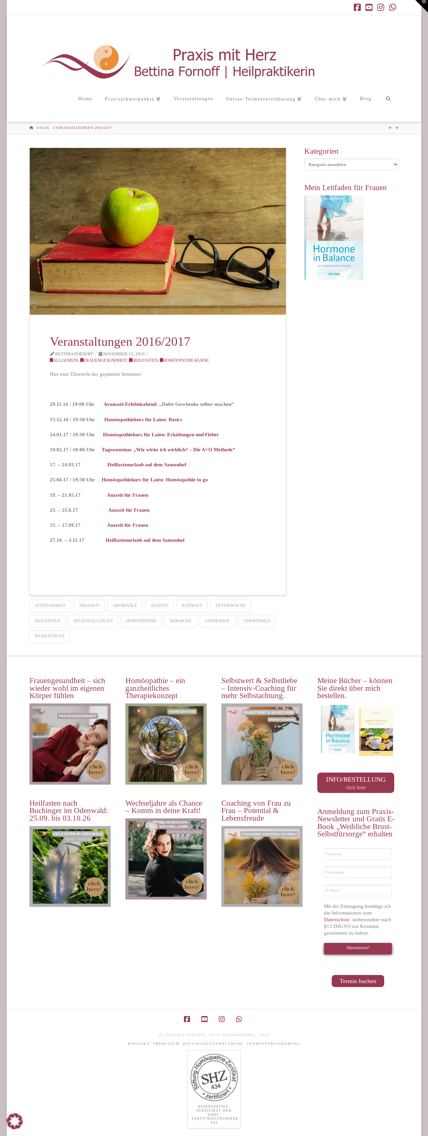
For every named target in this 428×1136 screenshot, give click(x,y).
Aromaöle (125, 605)
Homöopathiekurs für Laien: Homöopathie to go (155, 479)
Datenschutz (337, 919)
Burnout (192, 605)
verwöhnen (256, 620)
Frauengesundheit (105, 360)
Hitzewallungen (93, 620)
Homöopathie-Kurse (186, 360)
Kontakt (139, 1043)
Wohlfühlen (49, 635)
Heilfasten (145, 360)
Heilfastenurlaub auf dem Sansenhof (146, 464)
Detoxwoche (231, 605)
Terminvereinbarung (273, 1043)
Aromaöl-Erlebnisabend (130, 404)
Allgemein (65, 360)
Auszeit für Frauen (127, 495)
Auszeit (159, 605)
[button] (421, 6)
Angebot (89, 605)
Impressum (166, 1043)
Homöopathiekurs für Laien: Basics (143, 419)
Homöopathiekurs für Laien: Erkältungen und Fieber (161, 434)
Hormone (181, 620)
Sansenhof (217, 620)
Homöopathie (141, 620)
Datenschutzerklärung (213, 1043)
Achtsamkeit (50, 605)
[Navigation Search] (388, 106)
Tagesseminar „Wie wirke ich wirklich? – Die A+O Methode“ (168, 449)
